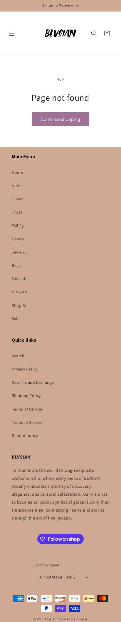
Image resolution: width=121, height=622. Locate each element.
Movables (21, 278)
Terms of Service (27, 409)
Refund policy (25, 435)
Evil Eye (19, 225)
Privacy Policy (24, 369)
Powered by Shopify (73, 619)
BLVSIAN (19, 292)
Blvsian (51, 619)
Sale (16, 318)
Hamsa (18, 238)
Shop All (20, 305)
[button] (11, 33)
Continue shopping (60, 119)
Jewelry (19, 252)
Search (18, 355)
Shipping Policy (26, 395)
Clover (18, 198)
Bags (16, 265)
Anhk (16, 185)
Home (17, 172)
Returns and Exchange (33, 382)
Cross (17, 212)
